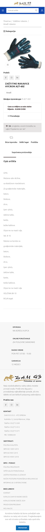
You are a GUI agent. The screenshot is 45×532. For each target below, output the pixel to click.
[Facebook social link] (5, 77)
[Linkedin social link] (17, 77)
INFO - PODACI (9, 463)
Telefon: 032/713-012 (12, 427)
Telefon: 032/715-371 (12, 431)
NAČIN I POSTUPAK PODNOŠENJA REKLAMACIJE (20, 479)
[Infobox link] (22, 329)
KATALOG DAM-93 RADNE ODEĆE (15, 497)
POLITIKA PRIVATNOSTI (11, 467)
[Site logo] (22, 3)
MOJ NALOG (7, 508)
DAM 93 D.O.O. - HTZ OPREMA (15, 415)
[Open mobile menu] (3, 10)
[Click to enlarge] (7, 64)
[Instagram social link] (11, 77)
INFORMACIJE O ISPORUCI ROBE (15, 483)
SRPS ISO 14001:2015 (11, 449)
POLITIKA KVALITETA (10, 445)
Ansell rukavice (9, 24)
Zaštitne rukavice (20, 21)
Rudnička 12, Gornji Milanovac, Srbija (17, 419)
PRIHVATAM (22, 528)
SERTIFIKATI (8, 441)
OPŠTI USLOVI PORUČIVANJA (13, 471)
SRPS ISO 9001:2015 (10, 453)
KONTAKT (7, 411)
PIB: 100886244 (10, 435)
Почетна (7, 21)
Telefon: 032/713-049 (12, 423)
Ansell (8, 93)
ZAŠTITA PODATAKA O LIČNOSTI (14, 475)
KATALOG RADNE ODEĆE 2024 (14, 501)
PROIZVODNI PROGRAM (12, 504)
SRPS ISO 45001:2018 (11, 457)
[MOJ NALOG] (42, 10)
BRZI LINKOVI (8, 489)
